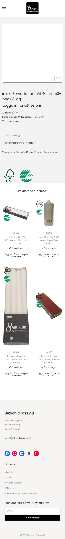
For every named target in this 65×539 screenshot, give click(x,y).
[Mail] (29, 453)
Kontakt (9, 477)
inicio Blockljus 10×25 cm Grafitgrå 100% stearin (48, 240)
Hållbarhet (10, 488)
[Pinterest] (36, 453)
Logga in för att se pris (22, 105)
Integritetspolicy (13, 482)
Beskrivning (12, 135)
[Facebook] (7, 453)
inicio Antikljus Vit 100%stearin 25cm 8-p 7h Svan (16, 359)
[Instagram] (14, 453)
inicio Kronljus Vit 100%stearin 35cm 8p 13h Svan (16, 240)
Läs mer (17, 256)
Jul (15, 116)
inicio (17, 121)
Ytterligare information (20, 143)
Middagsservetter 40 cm (31, 116)
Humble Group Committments (21, 493)
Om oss (9, 471)
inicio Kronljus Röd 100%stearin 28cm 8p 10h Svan (48, 359)
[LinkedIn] (21, 453)
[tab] (32, 135)
